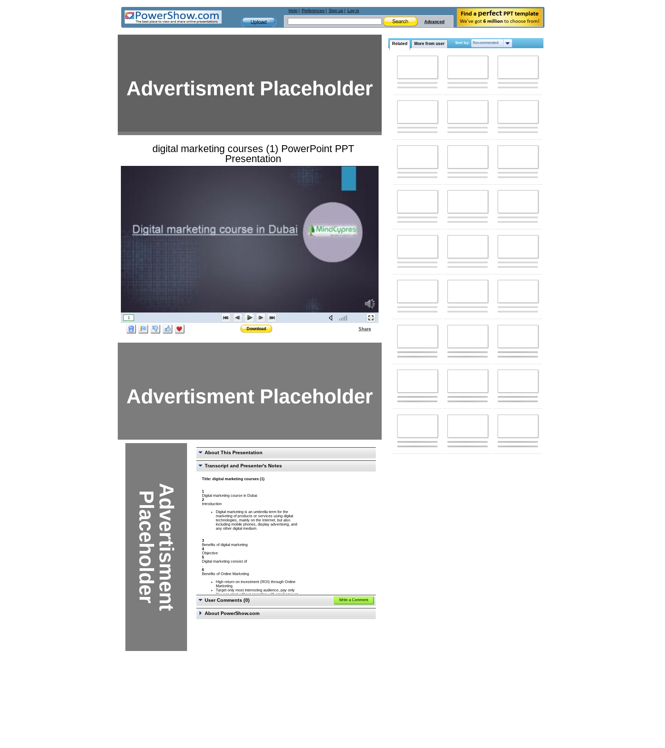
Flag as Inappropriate (143, 329)
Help (293, 10)
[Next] (260, 318)
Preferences (313, 10)
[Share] (354, 328)
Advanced (434, 21)
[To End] (272, 318)
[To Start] (226, 318)
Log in (353, 10)
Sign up (336, 10)
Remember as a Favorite (180, 329)
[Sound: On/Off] (332, 318)
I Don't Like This (155, 329)
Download (256, 328)
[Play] (249, 318)
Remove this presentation (131, 329)
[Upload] (258, 22)
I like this (167, 329)
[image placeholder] (417, 67)
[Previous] (237, 318)
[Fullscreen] (371, 318)
